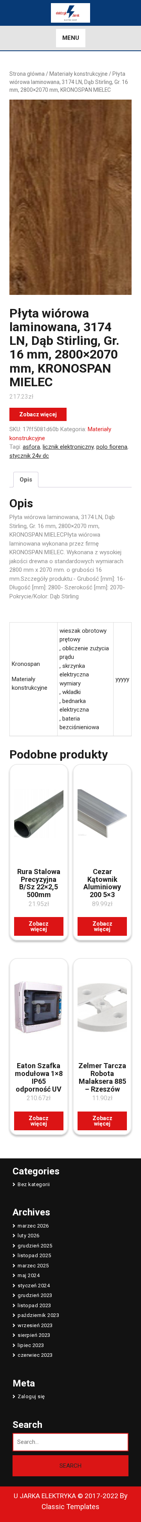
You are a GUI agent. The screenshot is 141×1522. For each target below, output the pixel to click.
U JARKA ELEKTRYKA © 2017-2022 (66, 1496)
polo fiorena (111, 446)
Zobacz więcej (38, 414)
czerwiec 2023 (35, 1355)
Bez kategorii (34, 1184)
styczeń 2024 (34, 1285)
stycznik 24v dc (29, 455)
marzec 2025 (33, 1266)
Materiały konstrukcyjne (78, 74)
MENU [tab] (70, 37)
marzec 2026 (33, 1226)
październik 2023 (38, 1315)
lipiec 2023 (31, 1345)
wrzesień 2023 (35, 1325)
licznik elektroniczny (68, 446)
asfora (31, 446)
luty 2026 (29, 1235)
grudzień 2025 (35, 1246)
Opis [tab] (26, 479)
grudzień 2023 (35, 1295)
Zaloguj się (31, 1396)
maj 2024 (29, 1275)
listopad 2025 (34, 1255)
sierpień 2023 (34, 1335)
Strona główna (27, 74)
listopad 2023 (34, 1305)
